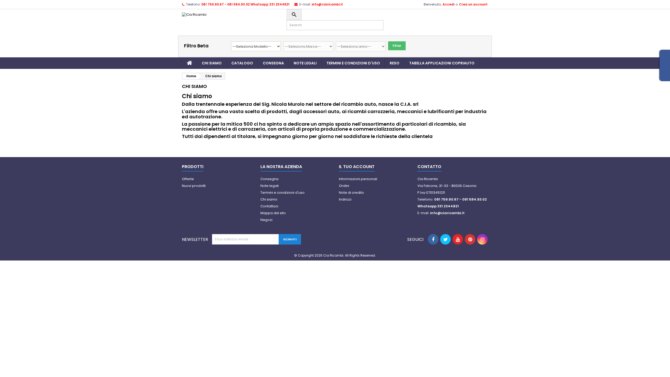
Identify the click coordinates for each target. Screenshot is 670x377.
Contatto (429, 167)
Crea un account (473, 4)
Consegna (273, 63)
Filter (397, 45)
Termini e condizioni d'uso (353, 63)
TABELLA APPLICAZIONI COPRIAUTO (441, 63)
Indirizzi (345, 199)
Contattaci (269, 206)
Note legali (305, 63)
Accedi (448, 4)
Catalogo (242, 63)
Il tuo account (357, 167)
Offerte (188, 178)
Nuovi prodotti (194, 185)
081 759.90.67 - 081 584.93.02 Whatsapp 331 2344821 (245, 4)
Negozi (266, 219)
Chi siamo (212, 63)
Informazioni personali (358, 178)
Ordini (344, 185)
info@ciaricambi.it (327, 4)
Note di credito (351, 192)
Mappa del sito (273, 212)
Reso (394, 63)
